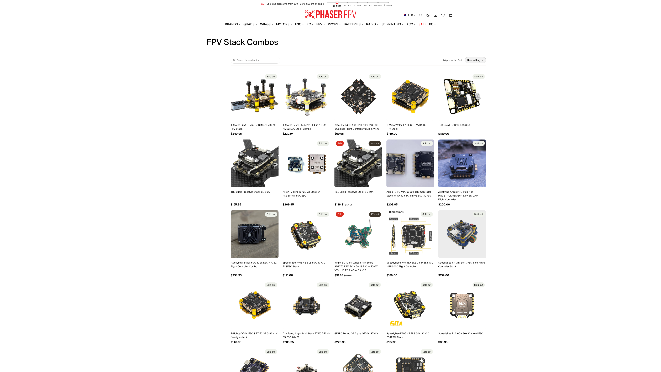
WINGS (265, 24)
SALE (422, 24)
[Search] (420, 15)
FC (309, 24)
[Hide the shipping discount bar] (397, 4)
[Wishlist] (443, 15)
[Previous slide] (288, 96)
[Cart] (450, 15)
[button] (475, 60)
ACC (409, 24)
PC (431, 24)
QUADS (249, 24)
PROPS (333, 24)
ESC (298, 24)
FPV (319, 24)
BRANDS (231, 24)
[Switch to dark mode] (428, 15)
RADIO (371, 24)
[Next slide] (325, 96)
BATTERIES (352, 24)
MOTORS (283, 24)
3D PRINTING (391, 24)
